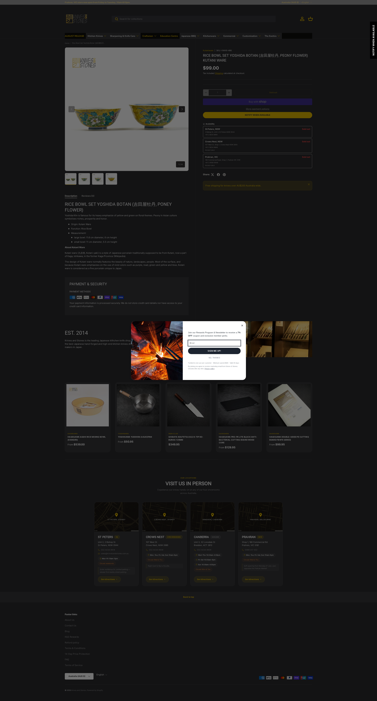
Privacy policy (209, 369)
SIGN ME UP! (214, 351)
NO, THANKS (214, 358)
